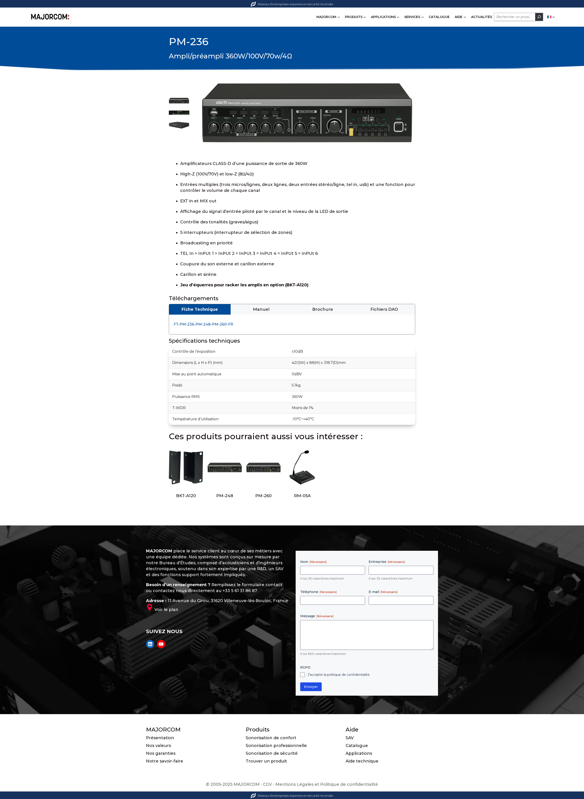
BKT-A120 (186, 495)
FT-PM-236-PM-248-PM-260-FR (203, 324)
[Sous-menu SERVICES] (422, 17)
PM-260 (263, 495)
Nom (313, 562)
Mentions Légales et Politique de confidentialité (326, 784)
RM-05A (302, 495)
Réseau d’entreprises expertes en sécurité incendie (295, 4)
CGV (267, 784)
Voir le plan (166, 609)
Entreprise (387, 562)
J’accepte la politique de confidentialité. (339, 675)
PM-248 (224, 495)
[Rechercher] (539, 17)
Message (317, 616)
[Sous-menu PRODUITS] (364, 17)
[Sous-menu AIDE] (465, 17)
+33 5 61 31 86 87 (240, 590)
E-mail (383, 592)
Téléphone (318, 592)
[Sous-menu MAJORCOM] (338, 17)
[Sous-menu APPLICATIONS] (398, 17)
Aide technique (362, 761)
